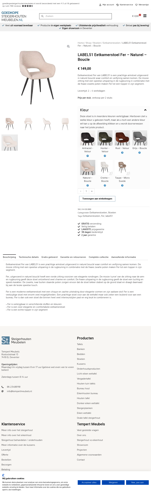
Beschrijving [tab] (9, 257)
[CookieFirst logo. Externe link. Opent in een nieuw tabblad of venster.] (3, 475)
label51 (109, 216)
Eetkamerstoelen (111, 43)
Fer (102, 216)
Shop (88, 43)
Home (81, 43)
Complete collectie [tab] (99, 257)
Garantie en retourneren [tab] (73, 257)
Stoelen (97, 43)
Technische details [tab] (29, 257)
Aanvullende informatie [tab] (123, 257)
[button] (68, 46)
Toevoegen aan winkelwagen (97, 198)
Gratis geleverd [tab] (49, 257)
